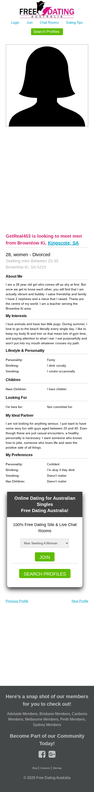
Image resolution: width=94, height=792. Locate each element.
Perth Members (72, 719)
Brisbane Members (54, 714)
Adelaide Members (22, 714)
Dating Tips (74, 22)
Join (29, 22)
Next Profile (80, 601)
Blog (34, 768)
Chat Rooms (49, 22)
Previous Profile (17, 601)
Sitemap (57, 768)
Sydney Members (47, 725)
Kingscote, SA (63, 242)
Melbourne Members (41, 719)
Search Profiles (46, 31)
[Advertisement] (47, 179)
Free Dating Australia (53, 778)
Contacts (45, 768)
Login (15, 22)
